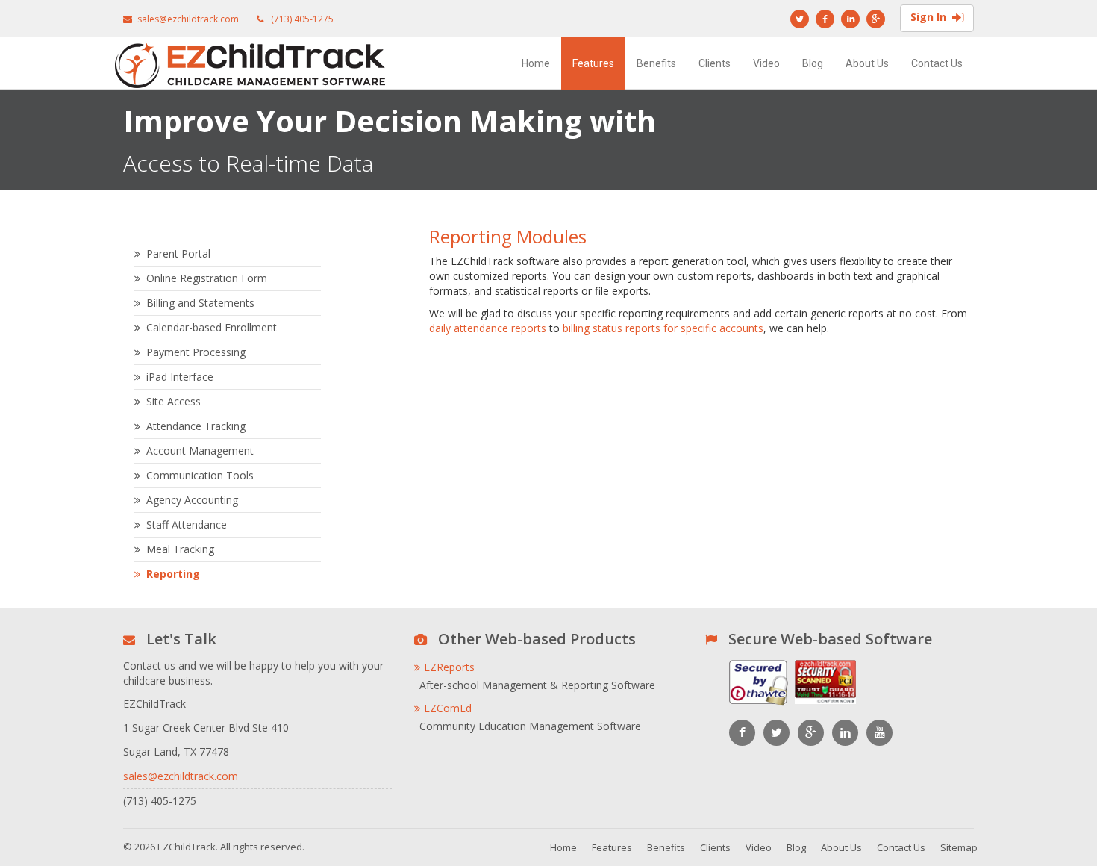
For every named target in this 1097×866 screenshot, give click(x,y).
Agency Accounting (192, 500)
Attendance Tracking (196, 426)
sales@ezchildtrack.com (188, 19)
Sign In (928, 17)
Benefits (656, 63)
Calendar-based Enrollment (211, 327)
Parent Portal (178, 253)
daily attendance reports (487, 328)
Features (593, 63)
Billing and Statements (200, 303)
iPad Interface (179, 377)
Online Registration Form (206, 278)
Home (536, 63)
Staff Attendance (186, 524)
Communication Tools (200, 475)
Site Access (173, 401)
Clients (714, 63)
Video (766, 63)
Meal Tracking (180, 549)
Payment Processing (196, 352)
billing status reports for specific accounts (663, 328)
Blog (812, 63)
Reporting (173, 574)
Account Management (200, 450)
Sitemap (959, 847)
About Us (867, 63)
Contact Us (937, 63)
